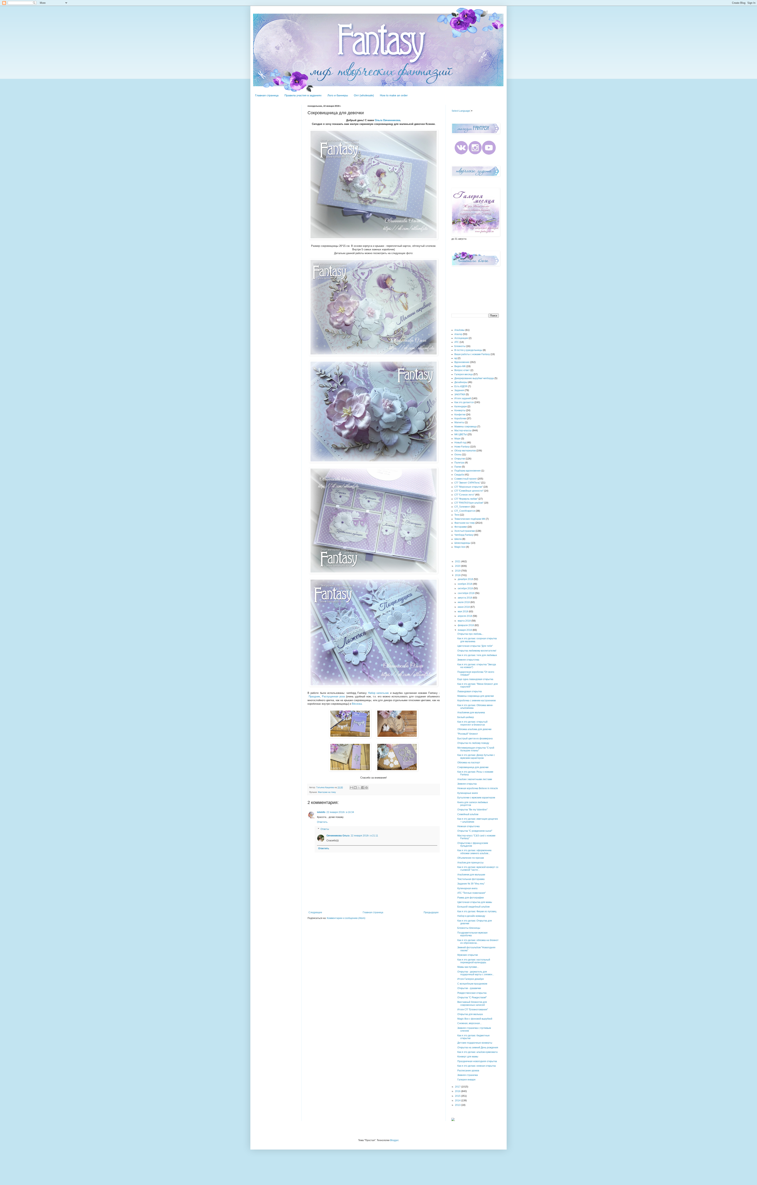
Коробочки (460, 418)
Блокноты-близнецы (468, 928)
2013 (458, 1105)
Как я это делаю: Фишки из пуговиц (476, 911)
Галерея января (466, 1079)
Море (457, 438)
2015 (458, 1096)
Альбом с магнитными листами (474, 779)
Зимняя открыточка (468, 659)
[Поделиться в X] (359, 788)
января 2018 (465, 630)
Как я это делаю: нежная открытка (476, 1065)
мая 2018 (463, 611)
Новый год (460, 442)
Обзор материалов (465, 450)
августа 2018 (465, 597)
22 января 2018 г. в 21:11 (364, 835)
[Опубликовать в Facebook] (363, 788)
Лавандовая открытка (469, 691)
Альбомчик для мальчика (471, 712)
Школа (458, 539)
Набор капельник (378, 692)
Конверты (459, 410)
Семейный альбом (467, 814)
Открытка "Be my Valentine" (472, 809)
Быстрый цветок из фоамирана (475, 738)
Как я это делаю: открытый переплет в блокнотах (472, 723)
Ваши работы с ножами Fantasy (472, 354)
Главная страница (267, 95)
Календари (460, 406)
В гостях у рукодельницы (468, 350)
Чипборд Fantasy (463, 535)
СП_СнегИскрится (464, 510)
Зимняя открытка (467, 783)
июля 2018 (464, 602)
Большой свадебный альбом (473, 906)
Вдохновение (461, 362)
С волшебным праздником (472, 983)
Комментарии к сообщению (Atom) (346, 918)
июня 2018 (464, 607)
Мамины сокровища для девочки (475, 696)
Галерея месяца (463, 374)
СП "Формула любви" (466, 498)
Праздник (314, 696)
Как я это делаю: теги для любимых (477, 655)
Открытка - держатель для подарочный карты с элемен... (475, 973)
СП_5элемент (462, 506)
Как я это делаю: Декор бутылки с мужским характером (476, 756)
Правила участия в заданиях (303, 95)
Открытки (459, 458)
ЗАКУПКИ (459, 394)
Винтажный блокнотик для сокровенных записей (472, 1003)
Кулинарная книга (467, 888)
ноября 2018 (465, 584)
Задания (459, 390)
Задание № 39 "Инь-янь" (471, 883)
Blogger (394, 1140)
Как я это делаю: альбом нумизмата (477, 1052)
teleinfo (321, 812)
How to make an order (394, 95)
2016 (458, 1091)
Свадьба (459, 474)
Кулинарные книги (467, 793)
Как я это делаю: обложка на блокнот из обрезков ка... (478, 941)
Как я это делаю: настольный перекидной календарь (473, 961)
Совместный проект (465, 478)
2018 (458, 575)
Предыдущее (431, 912)
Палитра (459, 462)
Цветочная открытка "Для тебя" (475, 646)
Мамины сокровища (465, 426)
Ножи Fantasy (462, 446)
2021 (458, 561)
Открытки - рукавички (469, 988)
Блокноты (459, 346)
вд (455, 358)
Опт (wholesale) (364, 95)
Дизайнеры (460, 382)
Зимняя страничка (467, 1075)
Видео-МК (460, 366)
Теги (456, 514)
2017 (458, 1086)
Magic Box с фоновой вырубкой (474, 1018)
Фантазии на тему (327, 792)
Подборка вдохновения (467, 470)
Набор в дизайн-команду (471, 916)
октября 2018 (466, 588)
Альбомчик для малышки (471, 874)
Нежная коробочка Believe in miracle (477, 788)
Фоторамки (460, 526)
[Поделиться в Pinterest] (366, 788)
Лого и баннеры (337, 95)
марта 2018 (464, 620)
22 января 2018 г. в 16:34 (340, 812)
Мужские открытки (467, 955)
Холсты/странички (464, 531)
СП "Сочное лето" (464, 494)
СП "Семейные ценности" (468, 490)
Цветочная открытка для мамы (474, 902)
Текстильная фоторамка (471, 879)
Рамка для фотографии (470, 897)
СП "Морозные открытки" (468, 486)
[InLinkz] (453, 1119)
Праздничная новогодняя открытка (477, 1061)
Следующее (315, 912)
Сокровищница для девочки (473, 767)
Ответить (322, 822)
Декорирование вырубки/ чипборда (474, 378)
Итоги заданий (462, 398)
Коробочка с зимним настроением (476, 700)
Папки (457, 466)
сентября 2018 (466, 593)
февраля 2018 (466, 625)
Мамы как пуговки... (468, 967)
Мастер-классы (463, 430)
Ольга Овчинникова (387, 120)
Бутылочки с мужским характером (476, 797)
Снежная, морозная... (469, 1023)
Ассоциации (461, 338)
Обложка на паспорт (468, 762)
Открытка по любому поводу (473, 743)
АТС (456, 342)
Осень (457, 454)
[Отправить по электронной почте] (351, 788)
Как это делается (464, 402)
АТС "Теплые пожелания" (471, 893)
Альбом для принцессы (470, 862)
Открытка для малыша (470, 1014)
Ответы (325, 829)
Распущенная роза (333, 696)
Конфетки (459, 414)
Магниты (459, 422)
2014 (458, 1100)
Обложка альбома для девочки (474, 729)
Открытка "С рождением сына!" (474, 831)
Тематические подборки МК (469, 519)
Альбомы (459, 330)
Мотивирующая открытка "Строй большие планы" (475, 749)
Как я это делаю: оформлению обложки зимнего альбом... (474, 852)
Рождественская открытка (472, 993)
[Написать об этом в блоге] (355, 788)
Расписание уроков (468, 1070)
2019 (458, 570)
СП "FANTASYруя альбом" (468, 502)
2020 (458, 566)
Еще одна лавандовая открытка (475, 679)
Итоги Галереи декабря (470, 979)
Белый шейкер (465, 717)
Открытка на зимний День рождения (477, 1047)
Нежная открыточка (468, 826)
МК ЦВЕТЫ (460, 434)
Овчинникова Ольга (338, 835)
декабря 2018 (466, 579)
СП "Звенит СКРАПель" (467, 482)
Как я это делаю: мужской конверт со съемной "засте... (477, 868)
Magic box (459, 547)
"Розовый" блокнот (467, 733)
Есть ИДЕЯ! (460, 386)
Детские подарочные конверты (474, 1042)
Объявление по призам (470, 858)
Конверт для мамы (467, 1056)
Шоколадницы (462, 543)
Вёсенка (357, 703)
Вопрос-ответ (462, 370)
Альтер (458, 334)
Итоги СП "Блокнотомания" (472, 1009)
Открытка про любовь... (470, 634)
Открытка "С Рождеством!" (472, 997)
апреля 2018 (465, 616)
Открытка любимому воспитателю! (476, 650)
